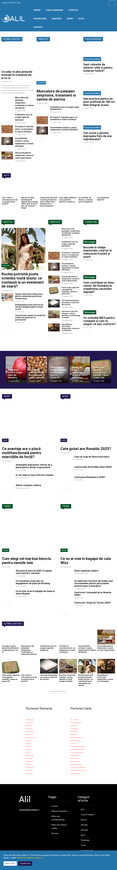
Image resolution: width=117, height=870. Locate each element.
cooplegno (74, 755)
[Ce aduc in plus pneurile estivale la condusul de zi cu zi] (17, 56)
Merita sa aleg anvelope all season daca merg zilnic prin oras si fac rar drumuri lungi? (29, 203)
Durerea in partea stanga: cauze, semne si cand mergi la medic (71, 314)
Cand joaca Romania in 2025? (89, 477)
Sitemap (54, 833)
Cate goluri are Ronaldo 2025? (85, 449)
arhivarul (29, 735)
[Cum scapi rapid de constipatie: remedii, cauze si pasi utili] (54, 290)
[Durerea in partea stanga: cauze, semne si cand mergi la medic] (54, 314)
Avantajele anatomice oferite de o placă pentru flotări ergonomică (34, 466)
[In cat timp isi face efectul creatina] (7, 478)
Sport (5, 440)
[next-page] (8, 166)
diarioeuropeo (76, 764)
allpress (29, 726)
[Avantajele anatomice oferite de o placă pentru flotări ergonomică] (7, 468)
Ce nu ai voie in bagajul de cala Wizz (85, 560)
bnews (28, 764)
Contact (54, 806)
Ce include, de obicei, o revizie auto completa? (85, 200)
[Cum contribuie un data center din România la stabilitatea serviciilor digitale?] (99, 271)
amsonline (30, 732)
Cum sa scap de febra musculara (91, 456)
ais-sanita (74, 720)
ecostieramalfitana (78, 767)
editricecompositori (78, 770)
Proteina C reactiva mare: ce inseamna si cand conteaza (24, 129)
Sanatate (41, 83)
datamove (74, 758)
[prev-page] (3, 166)
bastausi (73, 735)
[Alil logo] (13, 18)
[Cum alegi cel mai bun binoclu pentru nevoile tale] (29, 533)
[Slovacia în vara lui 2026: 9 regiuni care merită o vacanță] (7, 573)
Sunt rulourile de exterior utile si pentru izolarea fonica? (97, 67)
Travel (5, 550)
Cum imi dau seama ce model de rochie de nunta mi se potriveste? (30, 317)
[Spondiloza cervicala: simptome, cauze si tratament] (54, 327)
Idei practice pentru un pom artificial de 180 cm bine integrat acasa (99, 102)
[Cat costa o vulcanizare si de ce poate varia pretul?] (11, 188)
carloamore (75, 740)
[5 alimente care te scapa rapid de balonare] (7, 117)
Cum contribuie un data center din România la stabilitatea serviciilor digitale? (98, 287)
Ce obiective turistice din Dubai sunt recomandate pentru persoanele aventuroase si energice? (93, 583)
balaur (28, 743)
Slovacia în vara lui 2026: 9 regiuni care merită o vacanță (34, 572)
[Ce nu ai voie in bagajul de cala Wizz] (87, 533)
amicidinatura (76, 723)
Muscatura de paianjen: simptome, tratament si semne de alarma (24, 102)
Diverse (84, 820)
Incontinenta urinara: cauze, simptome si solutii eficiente (63, 128)
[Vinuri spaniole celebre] (66, 573)
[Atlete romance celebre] (7, 488)
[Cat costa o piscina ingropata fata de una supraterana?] (99, 121)
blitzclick (29, 758)
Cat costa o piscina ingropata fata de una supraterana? (97, 136)
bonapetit (30, 767)
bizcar (28, 752)
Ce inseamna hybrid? (103, 199)
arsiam (73, 726)
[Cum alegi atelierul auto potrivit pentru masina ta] (68, 188)
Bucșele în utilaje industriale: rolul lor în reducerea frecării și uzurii (97, 252)
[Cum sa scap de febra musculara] (66, 459)
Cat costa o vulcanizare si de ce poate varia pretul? (9, 201)
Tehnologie (89, 241)
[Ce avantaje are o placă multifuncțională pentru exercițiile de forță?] (29, 423)
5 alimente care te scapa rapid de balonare (23, 117)
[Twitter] (105, 3)
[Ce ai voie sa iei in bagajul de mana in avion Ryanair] (7, 594)
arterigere (74, 729)
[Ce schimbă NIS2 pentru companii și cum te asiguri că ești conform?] (99, 306)
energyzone (75, 773)
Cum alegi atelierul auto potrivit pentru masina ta (67, 200)
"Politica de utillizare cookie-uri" (30, 858)
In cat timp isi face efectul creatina (34, 475)
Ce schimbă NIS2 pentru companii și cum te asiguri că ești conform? (99, 321)
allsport (29, 729)
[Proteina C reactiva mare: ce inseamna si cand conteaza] (7, 129)
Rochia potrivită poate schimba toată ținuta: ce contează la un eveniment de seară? (22, 280)
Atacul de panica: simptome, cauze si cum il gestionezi (24, 155)
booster (29, 770)
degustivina (75, 761)
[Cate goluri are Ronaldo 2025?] (87, 423)
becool (28, 749)
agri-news (30, 723)
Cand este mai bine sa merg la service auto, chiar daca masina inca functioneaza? (48, 202)
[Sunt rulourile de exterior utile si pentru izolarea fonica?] (99, 53)
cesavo (73, 743)
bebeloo (29, 746)
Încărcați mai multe (57, 691)
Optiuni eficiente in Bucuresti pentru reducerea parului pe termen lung (29, 296)
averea (28, 740)
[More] (112, 3)
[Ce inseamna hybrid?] (106, 188)
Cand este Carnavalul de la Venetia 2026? (92, 593)
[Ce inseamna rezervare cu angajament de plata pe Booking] (7, 584)
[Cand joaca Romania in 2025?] (66, 480)
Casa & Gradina (92, 59)
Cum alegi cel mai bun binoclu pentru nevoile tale (26, 560)
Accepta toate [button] (25, 863)
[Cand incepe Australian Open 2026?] (66, 470)
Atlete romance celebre (28, 485)
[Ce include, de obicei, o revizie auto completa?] (87, 188)
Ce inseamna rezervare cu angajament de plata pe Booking (33, 582)
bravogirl (29, 773)
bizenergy (30, 755)
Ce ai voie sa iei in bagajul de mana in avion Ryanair (35, 592)
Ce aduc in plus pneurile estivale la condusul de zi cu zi (16, 75)
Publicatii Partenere (59, 811)
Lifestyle (5, 266)
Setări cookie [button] (10, 863)
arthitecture (31, 738)
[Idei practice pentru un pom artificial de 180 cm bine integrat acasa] (99, 87)
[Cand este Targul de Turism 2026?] (66, 605)
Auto (83, 810)
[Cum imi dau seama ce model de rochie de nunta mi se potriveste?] (7, 318)
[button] (113, 18)
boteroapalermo (77, 738)
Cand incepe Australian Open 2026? (93, 467)
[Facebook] (99, 3)
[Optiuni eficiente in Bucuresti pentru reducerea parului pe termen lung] (7, 297)
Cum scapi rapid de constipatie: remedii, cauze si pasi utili (70, 290)
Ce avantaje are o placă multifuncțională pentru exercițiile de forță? (21, 453)
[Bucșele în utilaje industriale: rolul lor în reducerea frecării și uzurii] (99, 236)
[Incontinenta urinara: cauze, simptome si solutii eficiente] (7, 141)
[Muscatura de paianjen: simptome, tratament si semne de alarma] (7, 100)
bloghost (29, 761)
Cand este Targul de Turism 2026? (92, 602)
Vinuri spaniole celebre (86, 570)
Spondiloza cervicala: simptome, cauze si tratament (70, 327)
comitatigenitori (76, 752)
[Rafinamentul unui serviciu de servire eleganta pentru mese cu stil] (7, 308)
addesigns (30, 720)
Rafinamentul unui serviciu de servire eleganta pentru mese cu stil (29, 307)
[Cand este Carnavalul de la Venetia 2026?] (66, 595)
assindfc (73, 732)
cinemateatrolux (77, 749)
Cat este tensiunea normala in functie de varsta (70, 302)
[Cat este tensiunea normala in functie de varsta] (54, 303)
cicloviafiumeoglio (77, 746)
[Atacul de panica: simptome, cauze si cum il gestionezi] (7, 155)
